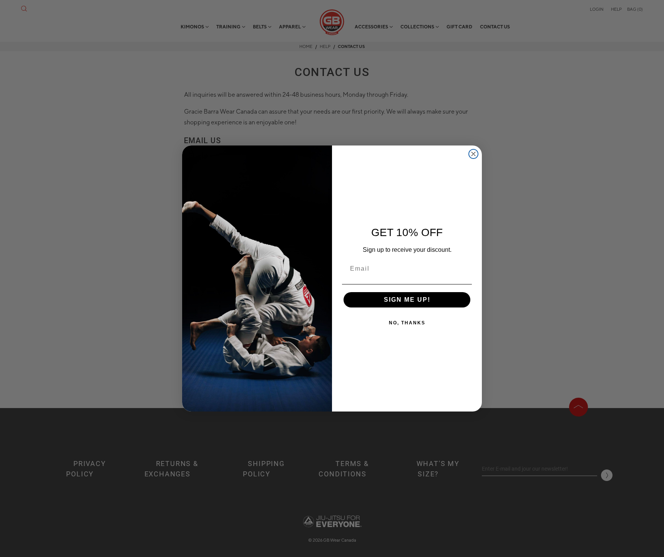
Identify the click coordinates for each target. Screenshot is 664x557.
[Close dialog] (473, 154)
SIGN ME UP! (407, 299)
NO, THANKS (407, 323)
